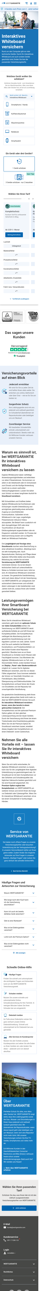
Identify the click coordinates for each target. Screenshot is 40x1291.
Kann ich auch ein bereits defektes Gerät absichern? (14, 912)
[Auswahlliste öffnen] (32, 96)
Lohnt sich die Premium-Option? (16, 937)
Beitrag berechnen (14, 235)
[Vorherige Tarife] (29, 199)
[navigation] (19, 1237)
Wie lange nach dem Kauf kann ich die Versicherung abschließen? (16, 902)
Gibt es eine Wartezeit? (13, 921)
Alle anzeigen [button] (20, 953)
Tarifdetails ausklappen (20, 299)
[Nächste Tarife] (33, 199)
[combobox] (19, 96)
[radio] (19, 105)
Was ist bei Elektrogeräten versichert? (14, 929)
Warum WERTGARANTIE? (14, 893)
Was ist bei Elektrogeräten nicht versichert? (16, 945)
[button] (31, 3)
